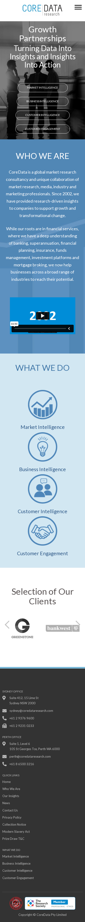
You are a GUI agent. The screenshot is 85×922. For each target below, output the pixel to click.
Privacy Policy (11, 817)
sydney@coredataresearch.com (31, 711)
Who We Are (11, 789)
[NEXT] (78, 624)
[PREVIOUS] (7, 624)
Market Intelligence (42, 87)
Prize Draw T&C (13, 839)
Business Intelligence (42, 101)
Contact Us (10, 810)
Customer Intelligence (42, 115)
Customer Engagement (42, 129)
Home (6, 782)
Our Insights (10, 796)
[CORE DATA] (42, 10)
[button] (78, 6)
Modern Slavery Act (16, 831)
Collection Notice (14, 824)
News (6, 803)
